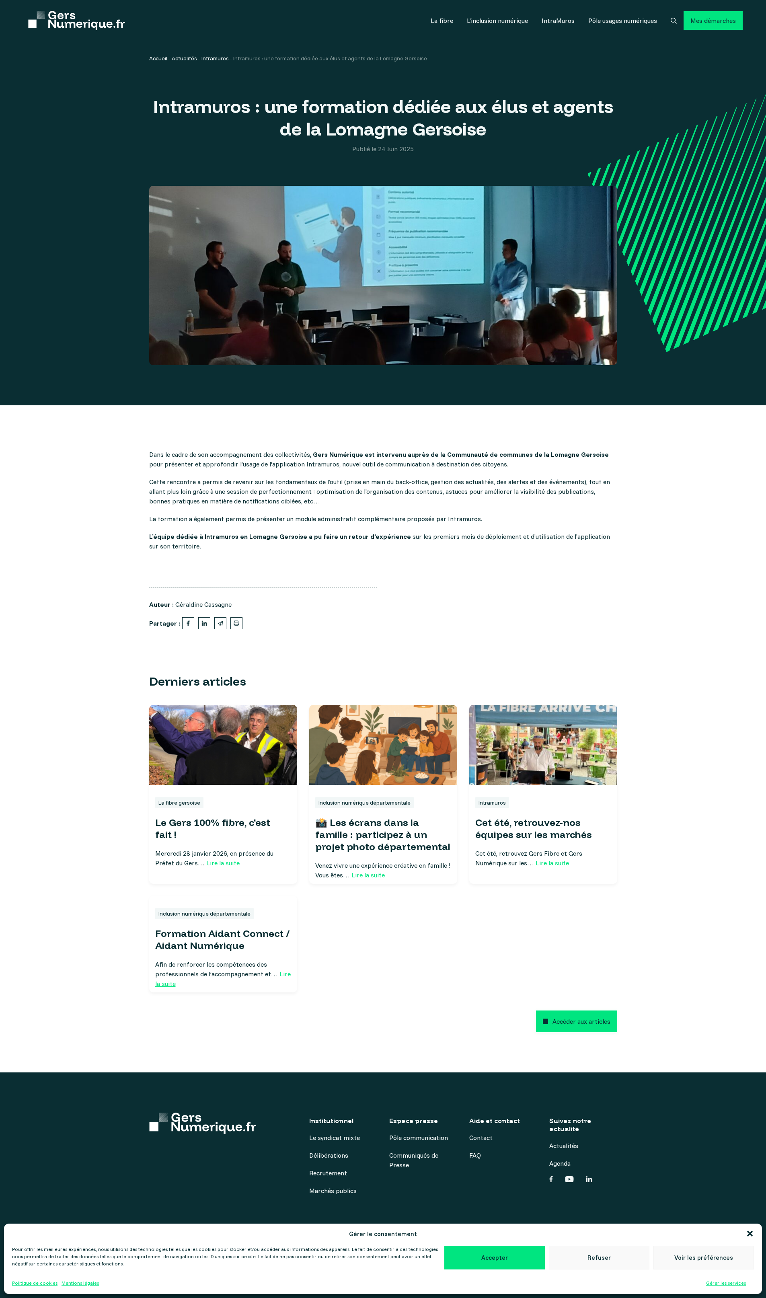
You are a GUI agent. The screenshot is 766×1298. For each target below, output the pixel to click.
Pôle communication (418, 1138)
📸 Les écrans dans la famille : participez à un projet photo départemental (382, 834)
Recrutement (328, 1173)
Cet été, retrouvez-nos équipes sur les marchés (533, 828)
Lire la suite (223, 863)
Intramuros (215, 58)
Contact (481, 1138)
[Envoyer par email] (220, 623)
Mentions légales (80, 1283)
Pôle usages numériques (622, 20)
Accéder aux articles (581, 1021)
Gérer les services (726, 1283)
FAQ (475, 1155)
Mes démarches (713, 20)
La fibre (442, 20)
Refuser (599, 1257)
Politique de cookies (35, 1283)
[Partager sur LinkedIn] (204, 623)
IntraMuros (558, 20)
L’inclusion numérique (497, 20)
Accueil (158, 58)
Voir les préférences (703, 1257)
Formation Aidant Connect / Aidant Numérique (222, 939)
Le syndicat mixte (334, 1138)
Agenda (560, 1163)
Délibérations (328, 1155)
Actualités (184, 58)
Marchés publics (333, 1191)
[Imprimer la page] (236, 623)
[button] (750, 1234)
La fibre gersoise (179, 802)
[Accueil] (76, 20)
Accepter (494, 1257)
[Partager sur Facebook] (188, 623)
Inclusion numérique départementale (364, 802)
